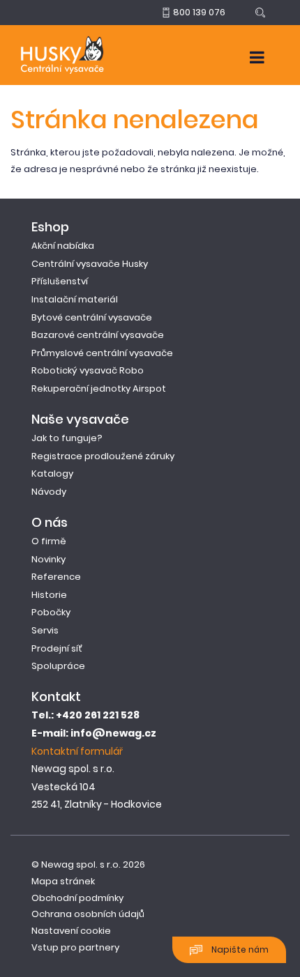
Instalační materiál (74, 299)
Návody (48, 491)
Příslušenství (59, 281)
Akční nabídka (62, 245)
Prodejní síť (56, 648)
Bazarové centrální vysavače (97, 334)
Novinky (48, 559)
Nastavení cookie (71, 930)
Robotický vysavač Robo (87, 370)
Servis (45, 630)
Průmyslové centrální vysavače (102, 353)
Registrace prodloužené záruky (102, 456)
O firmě (48, 541)
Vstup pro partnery (75, 947)
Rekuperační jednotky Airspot (98, 388)
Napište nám (239, 949)
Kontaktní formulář (77, 751)
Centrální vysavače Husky (89, 263)
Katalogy (52, 473)
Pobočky (50, 612)
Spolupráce (58, 665)
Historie (49, 594)
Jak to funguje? (67, 438)
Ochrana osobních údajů (87, 914)
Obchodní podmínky (77, 898)
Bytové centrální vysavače (91, 317)
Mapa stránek (63, 881)
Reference (56, 576)
